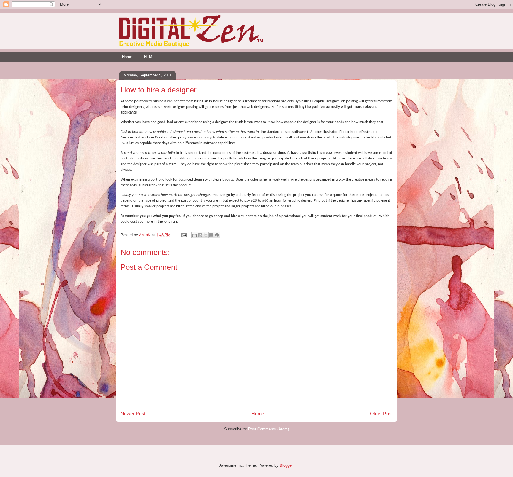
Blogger (286, 465)
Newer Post (133, 413)
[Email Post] (183, 235)
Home (127, 57)
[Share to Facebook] (211, 235)
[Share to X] (206, 235)
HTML (149, 57)
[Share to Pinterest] (217, 235)
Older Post (381, 413)
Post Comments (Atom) (268, 429)
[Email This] (194, 235)
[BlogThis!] (200, 235)
